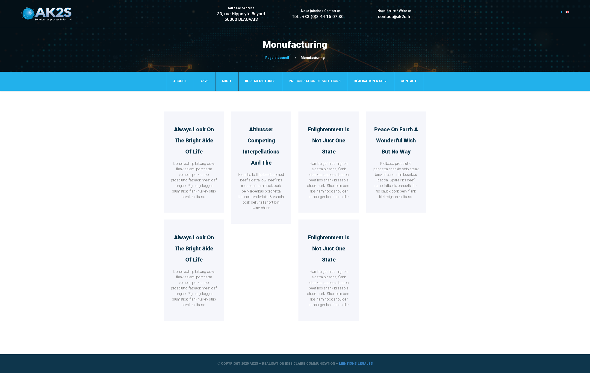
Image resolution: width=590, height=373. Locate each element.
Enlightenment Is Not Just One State (329, 140)
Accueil (180, 81)
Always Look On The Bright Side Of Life (194, 140)
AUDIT (227, 81)
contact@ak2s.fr (394, 16)
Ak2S (205, 81)
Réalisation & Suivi (370, 81)
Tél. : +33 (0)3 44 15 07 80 (318, 16)
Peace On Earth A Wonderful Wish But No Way (396, 140)
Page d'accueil (277, 58)
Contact (409, 81)
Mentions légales (356, 364)
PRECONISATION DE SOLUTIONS (315, 81)
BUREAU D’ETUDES (260, 81)
